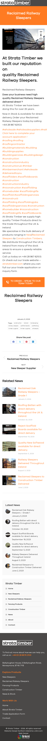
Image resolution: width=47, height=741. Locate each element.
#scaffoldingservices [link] (26, 195)
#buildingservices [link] (12, 155)
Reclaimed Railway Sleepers (19, 599)
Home (10, 588)
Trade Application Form (13, 714)
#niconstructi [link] (10, 198)
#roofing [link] (7, 140)
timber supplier (13, 328)
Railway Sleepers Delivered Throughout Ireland (31, 463)
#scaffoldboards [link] (28, 176)
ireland (26, 323)
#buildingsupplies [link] (13, 151)
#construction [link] (10, 158)
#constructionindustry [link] (15, 162)
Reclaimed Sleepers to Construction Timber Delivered (31, 480)
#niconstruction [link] (11, 187)
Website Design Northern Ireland (17, 731)
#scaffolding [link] (29, 187)
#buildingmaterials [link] (13, 147)
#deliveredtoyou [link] (12, 173)
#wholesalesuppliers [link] (28, 129)
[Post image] (9, 392)
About (10, 620)
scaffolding (35, 326)
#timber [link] (27, 166)
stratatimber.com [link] (12, 263)
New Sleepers (14, 594)
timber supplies (25, 328)
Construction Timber (16, 609)
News (10, 614)
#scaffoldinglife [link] (29, 191)
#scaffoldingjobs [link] (28, 202)
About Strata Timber (12, 709)
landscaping (34, 323)
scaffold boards (25, 326)
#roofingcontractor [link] (13, 144)
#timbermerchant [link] (13, 169)
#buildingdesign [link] (33, 155)
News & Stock (8, 694)
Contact (11, 625)
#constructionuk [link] (12, 166)
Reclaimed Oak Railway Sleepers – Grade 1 (29, 392)
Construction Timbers (29, 238)
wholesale (35, 328)
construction (18, 323)
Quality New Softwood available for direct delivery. (31, 446)
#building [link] (31, 147)
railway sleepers (13, 326)
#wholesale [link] (9, 129)
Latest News (9, 31)
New (28, 234)
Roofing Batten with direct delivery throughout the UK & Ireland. (30, 411)
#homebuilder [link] (10, 191)
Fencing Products (15, 604)
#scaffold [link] (8, 195)
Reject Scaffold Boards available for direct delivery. (30, 429)
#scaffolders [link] (9, 176)
